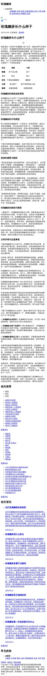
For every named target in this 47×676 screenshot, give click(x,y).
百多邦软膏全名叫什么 (14, 486)
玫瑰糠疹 (5, 19)
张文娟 (7, 438)
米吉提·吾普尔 (10, 443)
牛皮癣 (13, 658)
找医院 (3, 662)
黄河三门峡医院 (11, 426)
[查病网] (2, 18)
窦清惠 (7, 448)
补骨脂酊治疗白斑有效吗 (14, 474)
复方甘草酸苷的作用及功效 (15, 481)
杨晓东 (7, 434)
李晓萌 (7, 436)
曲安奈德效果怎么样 (13, 470)
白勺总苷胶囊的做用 (13, 490)
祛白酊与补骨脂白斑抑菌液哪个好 (18, 476)
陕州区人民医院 (11, 402)
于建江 (7, 457)
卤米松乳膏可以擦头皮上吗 (15, 483)
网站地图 (17, 662)
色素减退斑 (28, 658)
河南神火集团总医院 (13, 421)
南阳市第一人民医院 (13, 407)
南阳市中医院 (10, 400)
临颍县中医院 (10, 416)
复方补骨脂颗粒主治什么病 (15, 479)
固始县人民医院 (11, 405)
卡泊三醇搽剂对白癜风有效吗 (16, 467)
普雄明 (7, 454)
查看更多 (4, 430)
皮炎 (35, 658)
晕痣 (18, 658)
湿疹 (43, 658)
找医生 (10, 662)
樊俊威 (7, 459)
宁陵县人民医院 (11, 409)
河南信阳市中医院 (12, 414)
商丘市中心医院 (11, 419)
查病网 (21, 32)
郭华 (7, 450)
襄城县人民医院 (11, 423)
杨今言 (7, 441)
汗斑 (39, 658)
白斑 (22, 658)
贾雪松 (7, 452)
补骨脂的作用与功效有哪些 (15, 472)
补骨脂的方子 (10, 493)
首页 (3, 19)
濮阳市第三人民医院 (13, 412)
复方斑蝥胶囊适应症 (13, 488)
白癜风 (7, 658)
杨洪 (7, 445)
